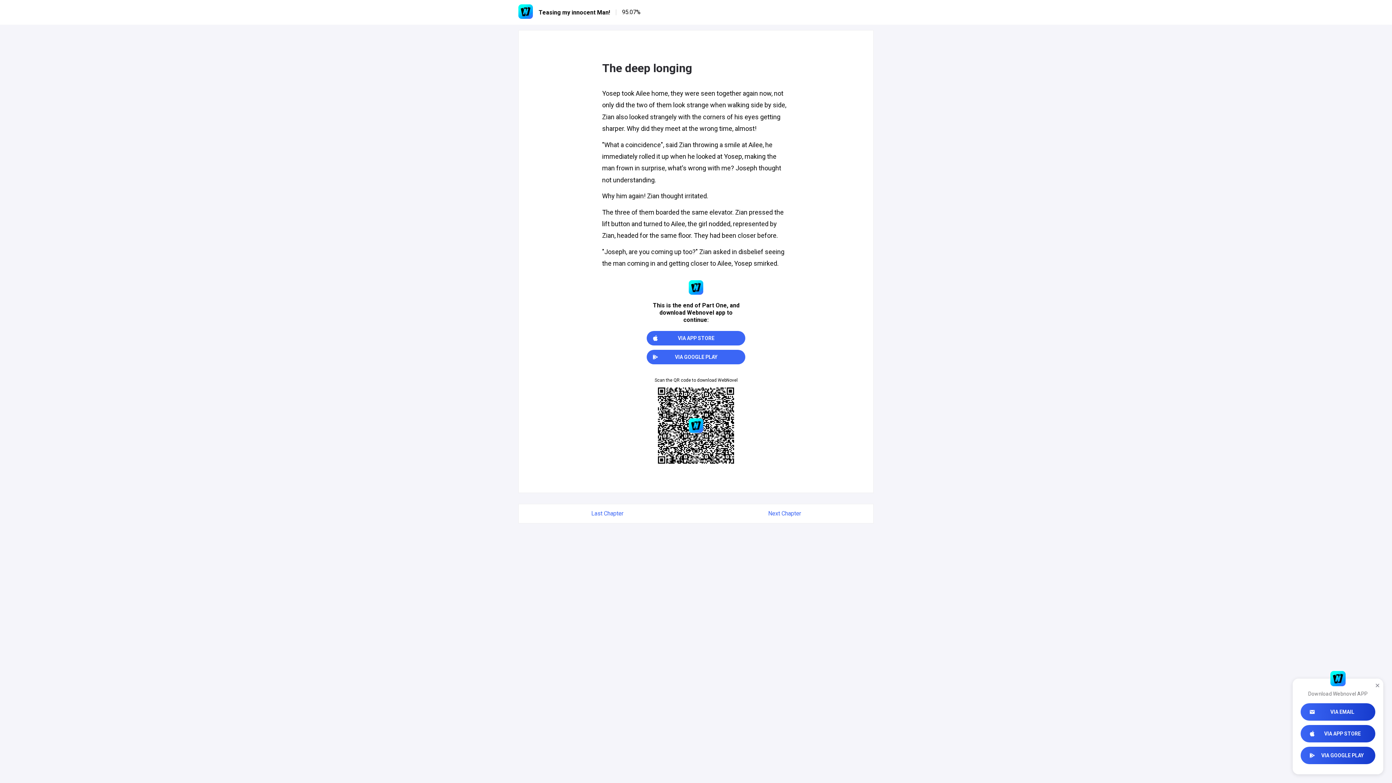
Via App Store (1342, 734)
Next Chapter (784, 513)
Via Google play (1342, 755)
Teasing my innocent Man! (574, 12)
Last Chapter (607, 513)
